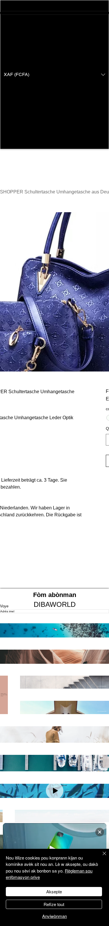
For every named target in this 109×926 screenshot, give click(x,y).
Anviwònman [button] (54, 916)
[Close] (101, 857)
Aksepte (54, 891)
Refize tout (54, 904)
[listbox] (54, 74)
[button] (54, 74)
